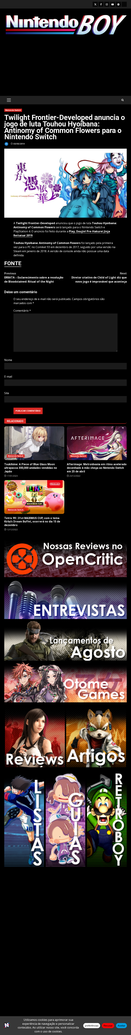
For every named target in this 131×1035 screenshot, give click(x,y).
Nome (8, 360)
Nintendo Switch (13, 110)
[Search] (122, 100)
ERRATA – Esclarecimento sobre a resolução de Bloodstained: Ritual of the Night (33, 277)
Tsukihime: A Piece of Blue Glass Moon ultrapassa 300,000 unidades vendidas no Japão (34, 443)
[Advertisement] (65, 66)
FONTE (12, 263)
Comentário (22, 310)
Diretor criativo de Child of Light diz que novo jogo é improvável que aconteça (99, 277)
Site (6, 393)
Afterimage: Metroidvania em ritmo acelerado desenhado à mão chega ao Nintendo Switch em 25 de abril (97, 443)
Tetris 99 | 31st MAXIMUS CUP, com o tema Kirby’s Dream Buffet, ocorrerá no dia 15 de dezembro (34, 497)
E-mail (8, 376)
